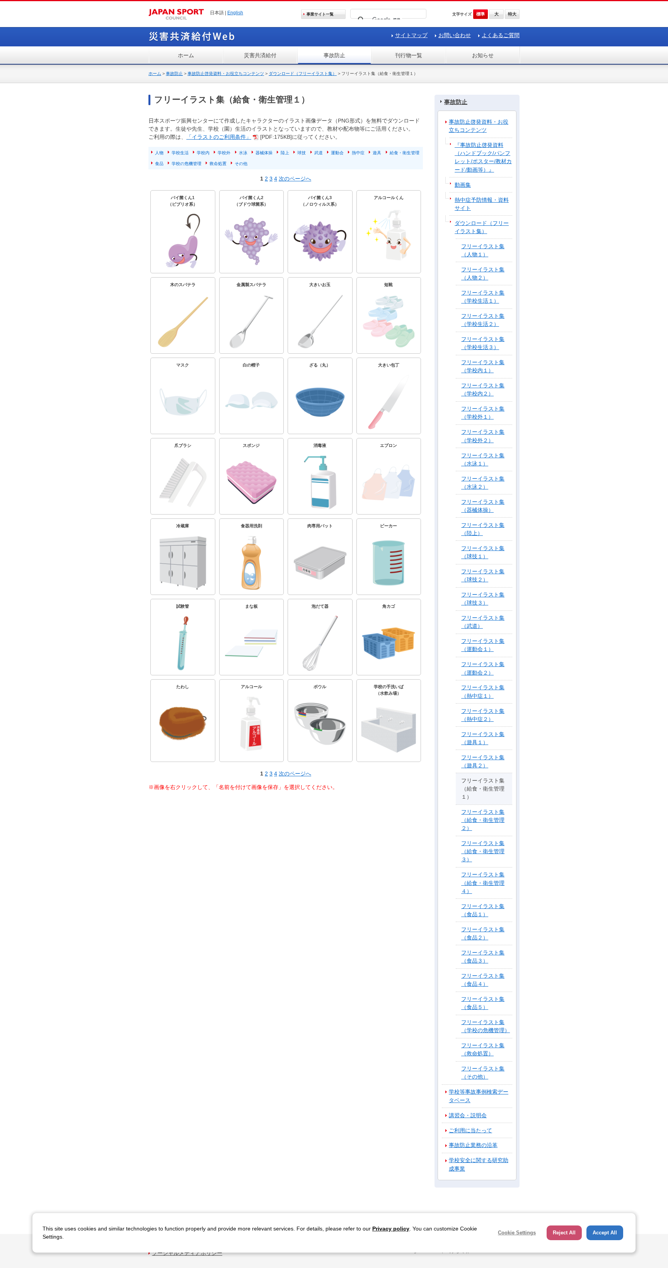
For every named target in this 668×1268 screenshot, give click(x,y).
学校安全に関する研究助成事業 (478, 1164)
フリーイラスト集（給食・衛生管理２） (482, 820)
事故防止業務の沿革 (473, 1145)
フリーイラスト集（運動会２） (482, 668)
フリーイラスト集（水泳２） (482, 483)
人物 (159, 152)
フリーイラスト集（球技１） (482, 552)
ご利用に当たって (470, 1130)
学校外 (224, 152)
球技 (301, 152)
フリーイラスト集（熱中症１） (482, 691)
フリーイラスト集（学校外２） (482, 436)
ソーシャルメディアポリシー (187, 1253)
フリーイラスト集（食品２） (482, 933)
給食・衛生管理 (404, 152)
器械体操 (264, 152)
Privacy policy (390, 1228)
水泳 (243, 152)
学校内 (203, 152)
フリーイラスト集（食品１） (482, 910)
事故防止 (334, 55)
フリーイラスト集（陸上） (482, 529)
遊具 (377, 152)
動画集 (463, 185)
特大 (512, 14)
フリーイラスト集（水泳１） (482, 459)
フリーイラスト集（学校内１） (482, 366)
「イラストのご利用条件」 (218, 137)
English (235, 12)
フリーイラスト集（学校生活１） (482, 297)
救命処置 (218, 163)
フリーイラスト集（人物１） (482, 250)
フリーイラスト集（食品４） (482, 980)
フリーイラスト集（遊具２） (482, 761)
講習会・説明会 (468, 1115)
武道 (318, 152)
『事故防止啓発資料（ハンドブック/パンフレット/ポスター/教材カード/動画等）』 (483, 157)
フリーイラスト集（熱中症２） (482, 715)
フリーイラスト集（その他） (482, 1072)
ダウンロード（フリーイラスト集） (303, 73)
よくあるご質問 (501, 35)
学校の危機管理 (186, 163)
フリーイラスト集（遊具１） (482, 738)
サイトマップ (411, 35)
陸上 (285, 152)
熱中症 (358, 152)
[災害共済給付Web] (191, 40)
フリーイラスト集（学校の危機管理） (485, 1026)
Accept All (605, 1233)
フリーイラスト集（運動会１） (482, 645)
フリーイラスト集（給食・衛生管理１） (482, 788)
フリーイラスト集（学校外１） (482, 413)
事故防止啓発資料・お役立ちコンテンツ (225, 73)
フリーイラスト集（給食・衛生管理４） (482, 882)
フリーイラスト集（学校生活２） (482, 320)
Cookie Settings (517, 1233)
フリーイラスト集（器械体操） (482, 506)
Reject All (564, 1233)
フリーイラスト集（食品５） (482, 1003)
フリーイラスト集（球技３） (482, 598)
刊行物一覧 (408, 55)
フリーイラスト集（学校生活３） (482, 343)
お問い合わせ (454, 35)
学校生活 (180, 152)
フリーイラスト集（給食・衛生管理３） (482, 851)
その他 (241, 163)
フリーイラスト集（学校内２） (482, 389)
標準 (480, 14)
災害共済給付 (260, 55)
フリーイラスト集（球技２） (482, 575)
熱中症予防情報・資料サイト (482, 204)
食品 (159, 163)
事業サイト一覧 (320, 14)
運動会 (337, 152)
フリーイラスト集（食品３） (482, 956)
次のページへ (295, 179)
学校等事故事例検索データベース (478, 1096)
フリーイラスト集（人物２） (482, 273)
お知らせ (483, 55)
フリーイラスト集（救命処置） (482, 1049)
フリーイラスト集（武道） (482, 622)
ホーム (186, 55)
